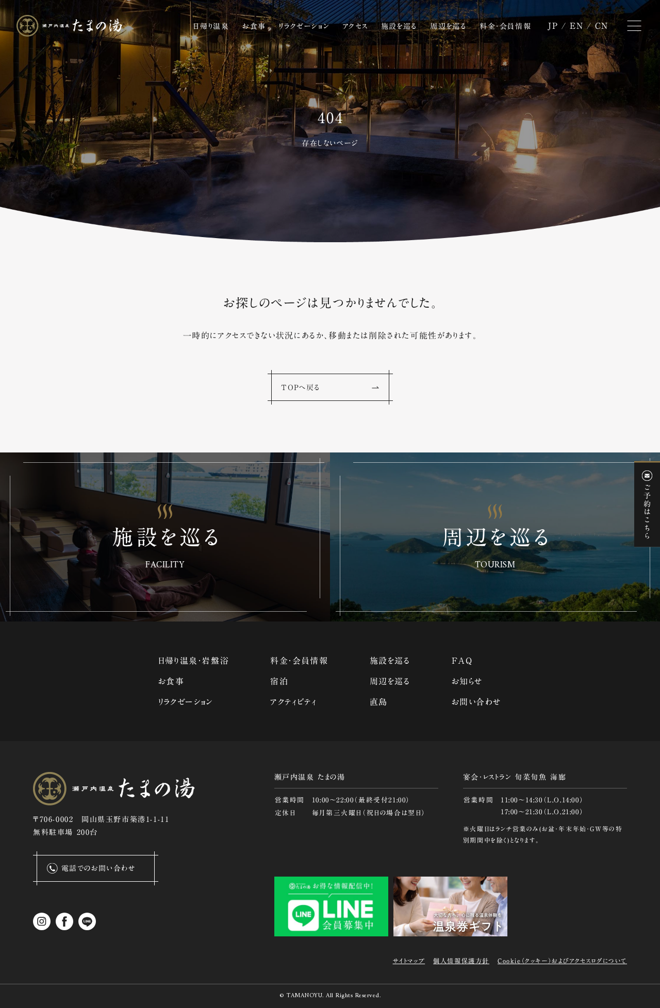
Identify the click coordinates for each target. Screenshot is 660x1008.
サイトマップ (409, 960)
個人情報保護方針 (461, 960)
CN (601, 26)
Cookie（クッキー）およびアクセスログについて (562, 960)
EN (576, 26)
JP (553, 26)
